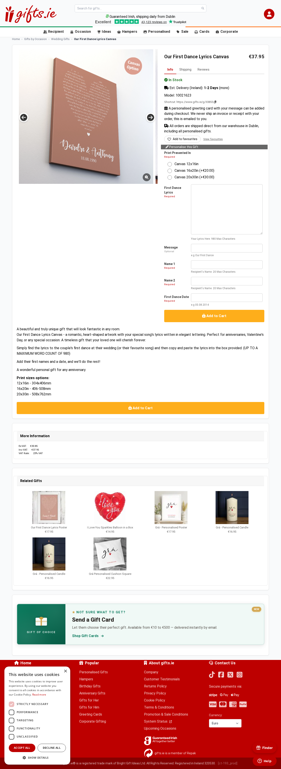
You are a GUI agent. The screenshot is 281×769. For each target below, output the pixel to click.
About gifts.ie (161, 663)
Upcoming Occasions (160, 728)
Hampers (129, 31)
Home (25, 663)
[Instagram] (239, 675)
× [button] (65, 671)
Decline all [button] (52, 748)
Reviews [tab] (203, 69)
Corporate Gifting (92, 721)
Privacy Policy (155, 693)
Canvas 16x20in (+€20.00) (193, 170)
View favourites (213, 139)
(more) (224, 88)
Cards (204, 31)
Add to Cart (215, 316)
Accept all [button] (22, 748)
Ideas (106, 31)
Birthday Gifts (90, 686)
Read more (39, 694)
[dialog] (37, 716)
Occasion (83, 31)
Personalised (159, 31)
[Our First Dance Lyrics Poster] (86, 116)
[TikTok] (212, 675)
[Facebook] (221, 675)
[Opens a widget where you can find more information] (264, 761)
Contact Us (225, 663)
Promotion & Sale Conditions (166, 714)
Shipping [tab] (185, 69)
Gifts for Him (89, 707)
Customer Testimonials (162, 679)
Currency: (215, 715)
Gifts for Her (89, 700)
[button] (269, 14)
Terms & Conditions (159, 707)
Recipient (56, 31)
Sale (184, 31)
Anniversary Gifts (92, 693)
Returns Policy (155, 686)
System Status (156, 721)
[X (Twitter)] (230, 675)
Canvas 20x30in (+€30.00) (193, 177)
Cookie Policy (154, 700)
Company (151, 672)
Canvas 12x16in (185, 164)
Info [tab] (170, 69)
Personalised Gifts (93, 672)
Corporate (229, 31)
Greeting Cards (90, 714)
